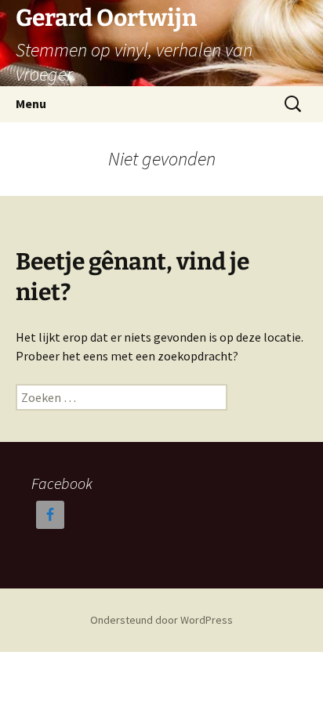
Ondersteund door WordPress (161, 620)
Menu (31, 103)
